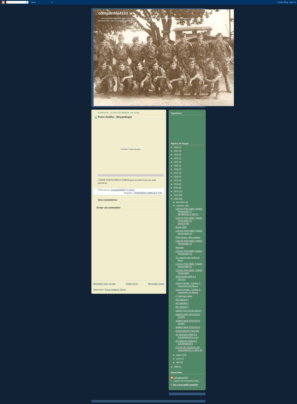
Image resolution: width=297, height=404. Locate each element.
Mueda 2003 (181, 227)
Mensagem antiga (156, 284)
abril (178, 362)
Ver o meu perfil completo (185, 385)
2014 (176, 184)
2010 (176, 199)
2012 (176, 191)
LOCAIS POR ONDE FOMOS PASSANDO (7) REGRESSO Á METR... (189, 212)
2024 (176, 155)
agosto (179, 355)
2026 (176, 147)
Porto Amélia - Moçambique (188, 237)
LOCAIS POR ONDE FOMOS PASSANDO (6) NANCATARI (189, 221)
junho (179, 359)
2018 (176, 169)
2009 (176, 367)
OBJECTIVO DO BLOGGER (188, 311)
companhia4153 (113, 13)
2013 (176, 188)
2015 (176, 180)
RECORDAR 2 (182, 303)
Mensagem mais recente (104, 284)
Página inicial (132, 284)
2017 (176, 173)
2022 (176, 162)
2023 (176, 158)
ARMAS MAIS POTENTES (188, 327)
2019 (176, 166)
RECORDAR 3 (182, 300)
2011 (176, 195)
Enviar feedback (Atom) (115, 290)
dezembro (181, 202)
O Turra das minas (184, 296)
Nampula (179, 248)
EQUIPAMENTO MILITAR (187, 331)
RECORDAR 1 (182, 307)
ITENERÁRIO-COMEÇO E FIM (148, 193)
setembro (180, 206)
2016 (176, 177)
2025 (176, 151)
